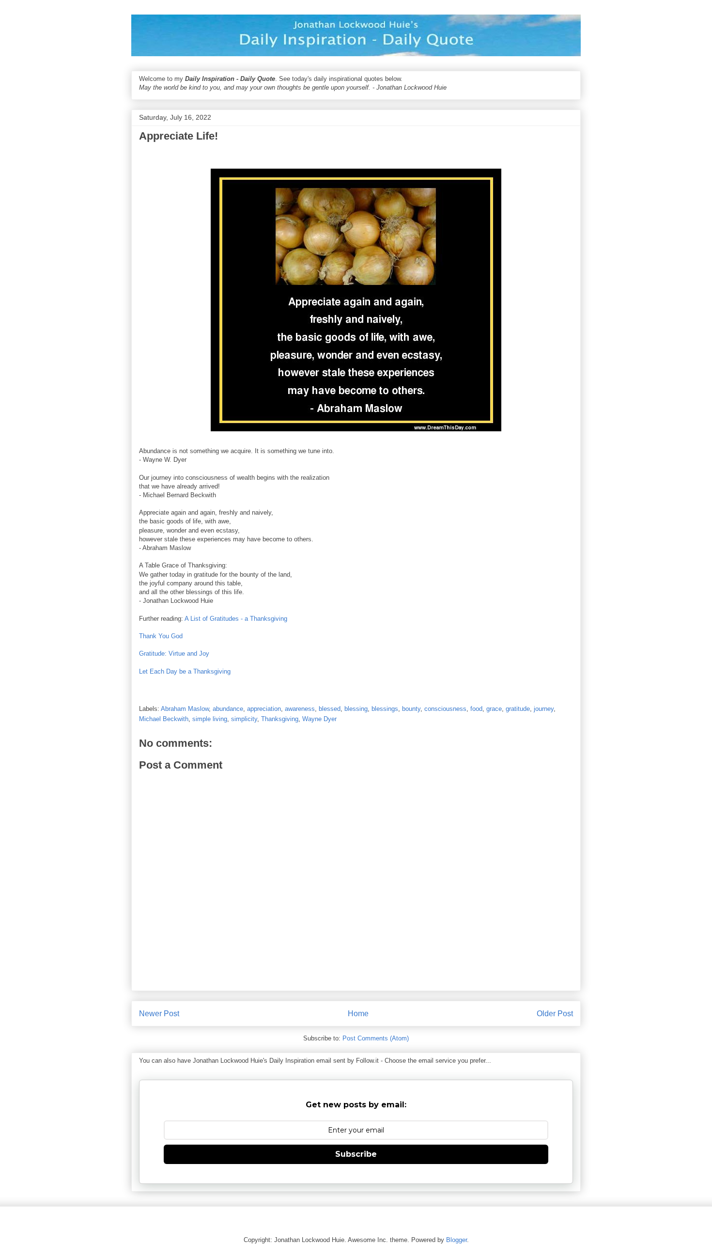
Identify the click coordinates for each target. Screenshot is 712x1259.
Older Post (555, 1013)
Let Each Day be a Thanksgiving (185, 671)
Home (358, 1013)
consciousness (445, 708)
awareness (300, 708)
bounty (411, 708)
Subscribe (356, 1154)
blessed (330, 708)
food (476, 708)
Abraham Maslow (185, 708)
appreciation (264, 708)
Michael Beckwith (163, 719)
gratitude (518, 708)
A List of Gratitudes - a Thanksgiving (236, 618)
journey (544, 708)
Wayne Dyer (319, 719)
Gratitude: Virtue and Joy (174, 653)
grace (494, 708)
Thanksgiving (279, 719)
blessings (384, 708)
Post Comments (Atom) (375, 1038)
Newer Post (159, 1013)
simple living (209, 719)
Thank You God (161, 636)
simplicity (244, 719)
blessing (356, 708)
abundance (228, 708)
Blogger (456, 1239)
